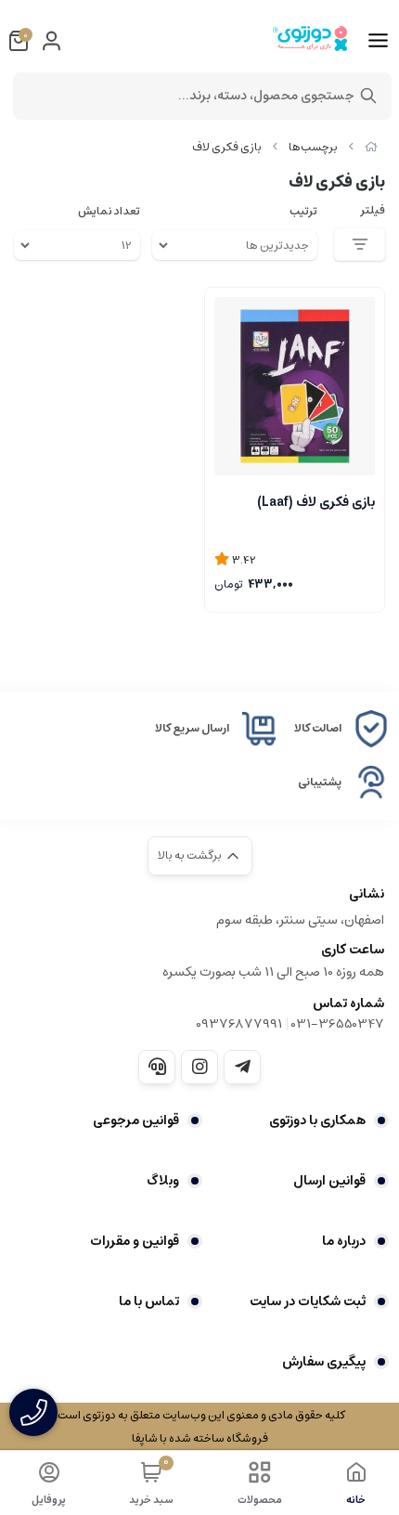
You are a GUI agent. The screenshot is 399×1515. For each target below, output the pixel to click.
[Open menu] (378, 41)
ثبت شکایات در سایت (308, 1301)
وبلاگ (163, 1181)
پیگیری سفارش (324, 1362)
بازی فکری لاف (227, 147)
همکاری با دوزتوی (317, 1120)
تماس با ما (149, 1301)
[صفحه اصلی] (371, 147)
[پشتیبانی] (156, 1066)
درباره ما (344, 1241)
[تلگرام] (242, 1066)
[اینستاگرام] (199, 1066)
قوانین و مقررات (134, 1241)
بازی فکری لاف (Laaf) (316, 502)
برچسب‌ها (313, 147)
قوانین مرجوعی (136, 1120)
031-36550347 (337, 1024)
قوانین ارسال (329, 1181)
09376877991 (239, 1024)
